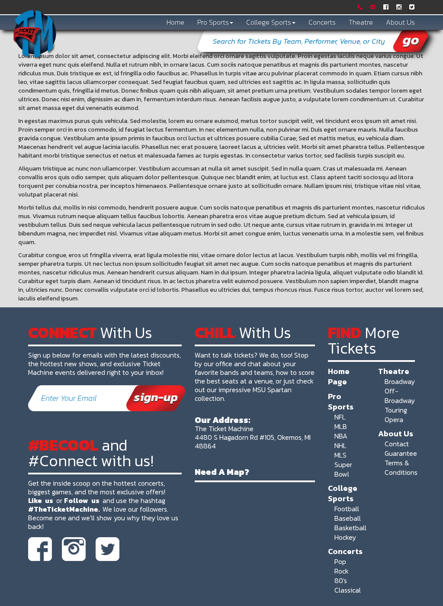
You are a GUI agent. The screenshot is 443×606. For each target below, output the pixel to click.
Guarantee (401, 453)
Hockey (345, 537)
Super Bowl (343, 469)
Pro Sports (213, 22)
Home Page (339, 376)
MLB (340, 426)
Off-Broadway (400, 396)
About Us (400, 22)
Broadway (400, 381)
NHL (340, 445)
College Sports (268, 22)
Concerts (322, 22)
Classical (347, 590)
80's (340, 580)
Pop (340, 561)
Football (346, 508)
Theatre (361, 22)
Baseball (347, 518)
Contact (397, 443)
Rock (341, 571)
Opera (394, 419)
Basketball (350, 527)
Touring (396, 410)
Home (175, 22)
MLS (340, 455)
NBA (340, 436)
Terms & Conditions (401, 467)
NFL (340, 417)
